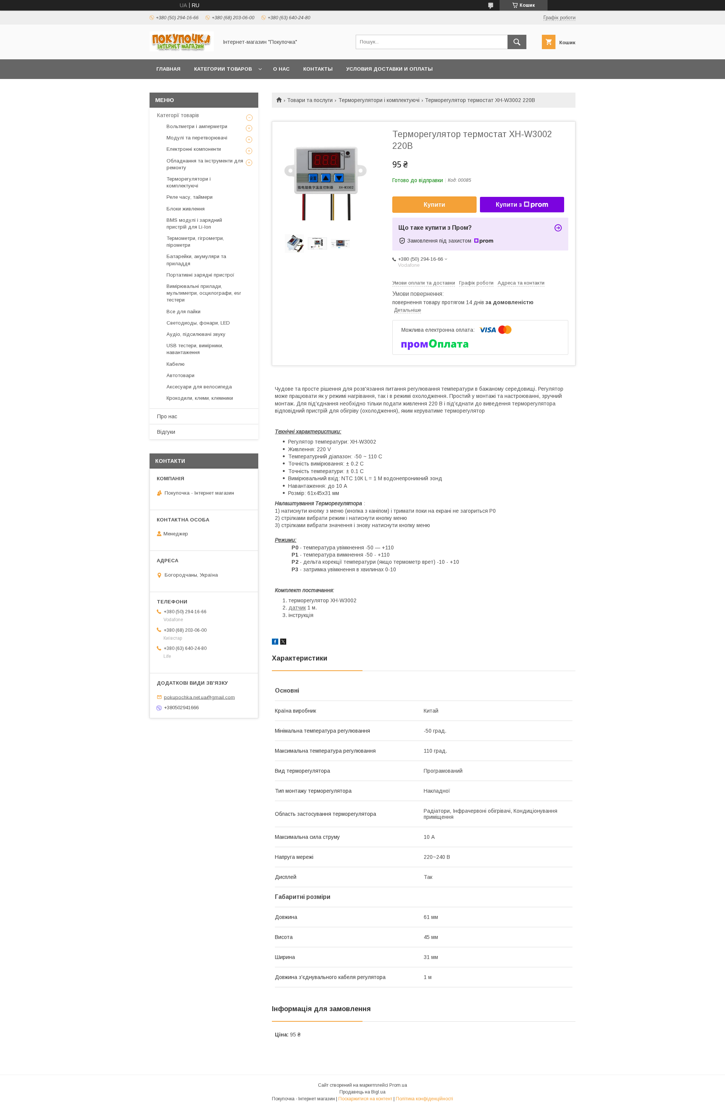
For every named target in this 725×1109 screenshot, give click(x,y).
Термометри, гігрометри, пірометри (195, 241)
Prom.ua (398, 1085)
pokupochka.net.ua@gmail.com (199, 697)
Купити (434, 204)
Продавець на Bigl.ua (362, 1092)
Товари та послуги (310, 100)
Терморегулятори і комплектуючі (379, 100)
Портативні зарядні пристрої (200, 275)
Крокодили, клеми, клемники (200, 398)
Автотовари (180, 375)
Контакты (318, 69)
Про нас (167, 416)
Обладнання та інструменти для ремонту (205, 164)
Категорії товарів (178, 115)
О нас (281, 69)
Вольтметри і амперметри (197, 126)
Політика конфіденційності (424, 1098)
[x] (283, 643)
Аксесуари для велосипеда (199, 387)
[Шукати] (517, 42)
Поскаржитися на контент (365, 1098)
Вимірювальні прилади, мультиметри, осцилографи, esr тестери (204, 293)
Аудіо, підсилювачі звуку (196, 334)
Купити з (509, 204)
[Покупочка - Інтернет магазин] (182, 49)
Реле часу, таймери (190, 197)
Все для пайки (184, 311)
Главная (168, 69)
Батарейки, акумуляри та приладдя (196, 260)
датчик (297, 608)
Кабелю (176, 364)
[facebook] (275, 643)
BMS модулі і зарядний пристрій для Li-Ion (194, 223)
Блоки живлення (186, 209)
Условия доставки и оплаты (389, 69)
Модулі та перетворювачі (197, 138)
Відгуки (166, 432)
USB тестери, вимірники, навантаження (195, 349)
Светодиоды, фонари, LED (198, 323)
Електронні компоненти (194, 149)
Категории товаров (223, 69)
